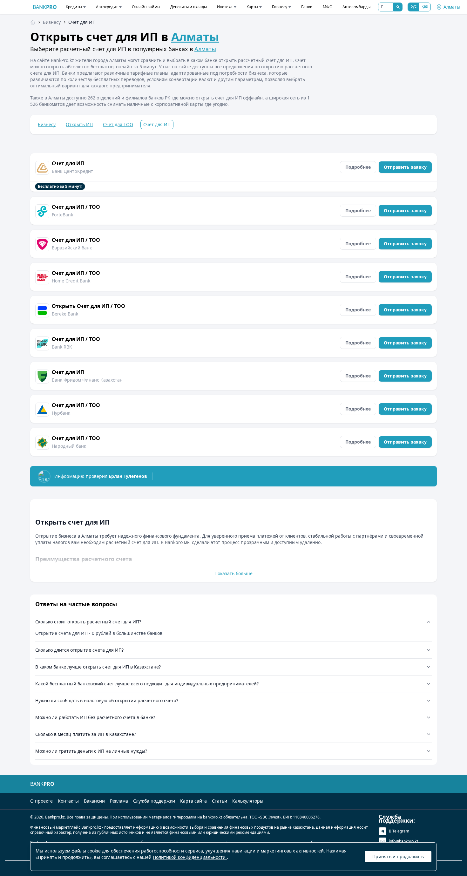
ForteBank (62, 215)
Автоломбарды (356, 7)
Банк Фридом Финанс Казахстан (87, 380)
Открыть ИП (79, 124)
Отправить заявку (405, 167)
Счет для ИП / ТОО (76, 206)
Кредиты (74, 7)
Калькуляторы (247, 801)
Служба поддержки (154, 801)
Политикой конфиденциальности (190, 857)
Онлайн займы (146, 7)
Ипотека (225, 7)
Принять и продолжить (398, 856)
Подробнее (358, 167)
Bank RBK (62, 347)
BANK (45, 6)
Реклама (119, 801)
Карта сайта (193, 801)
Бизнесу (279, 7)
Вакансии (94, 801)
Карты (252, 7)
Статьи (219, 801)
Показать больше (233, 573)
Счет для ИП (68, 163)
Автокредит (107, 7)
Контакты (68, 801)
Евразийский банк (72, 248)
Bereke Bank (65, 314)
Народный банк (69, 446)
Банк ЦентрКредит (72, 171)
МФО (327, 7)
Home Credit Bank (71, 281)
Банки (307, 7)
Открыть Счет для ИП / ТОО (88, 305)
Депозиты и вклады (188, 7)
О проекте (41, 801)
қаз (425, 6)
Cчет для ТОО (118, 124)
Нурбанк (61, 413)
